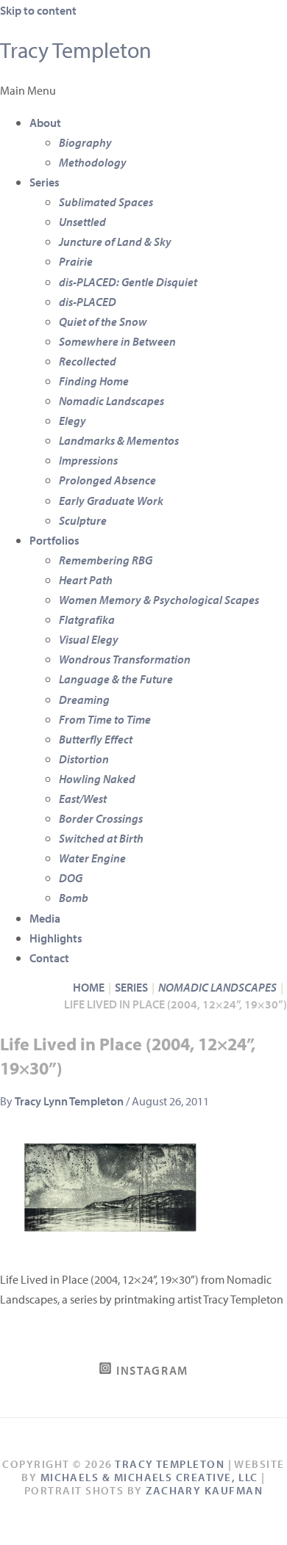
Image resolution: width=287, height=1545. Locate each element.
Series (44, 181)
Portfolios (54, 540)
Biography (85, 142)
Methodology (93, 162)
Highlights (55, 937)
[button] (143, 90)
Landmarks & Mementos (119, 440)
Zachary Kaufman (204, 1490)
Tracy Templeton (76, 50)
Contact (49, 957)
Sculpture (83, 520)
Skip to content (38, 10)
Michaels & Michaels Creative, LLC (149, 1477)
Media (44, 918)
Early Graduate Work (111, 500)
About (45, 122)
